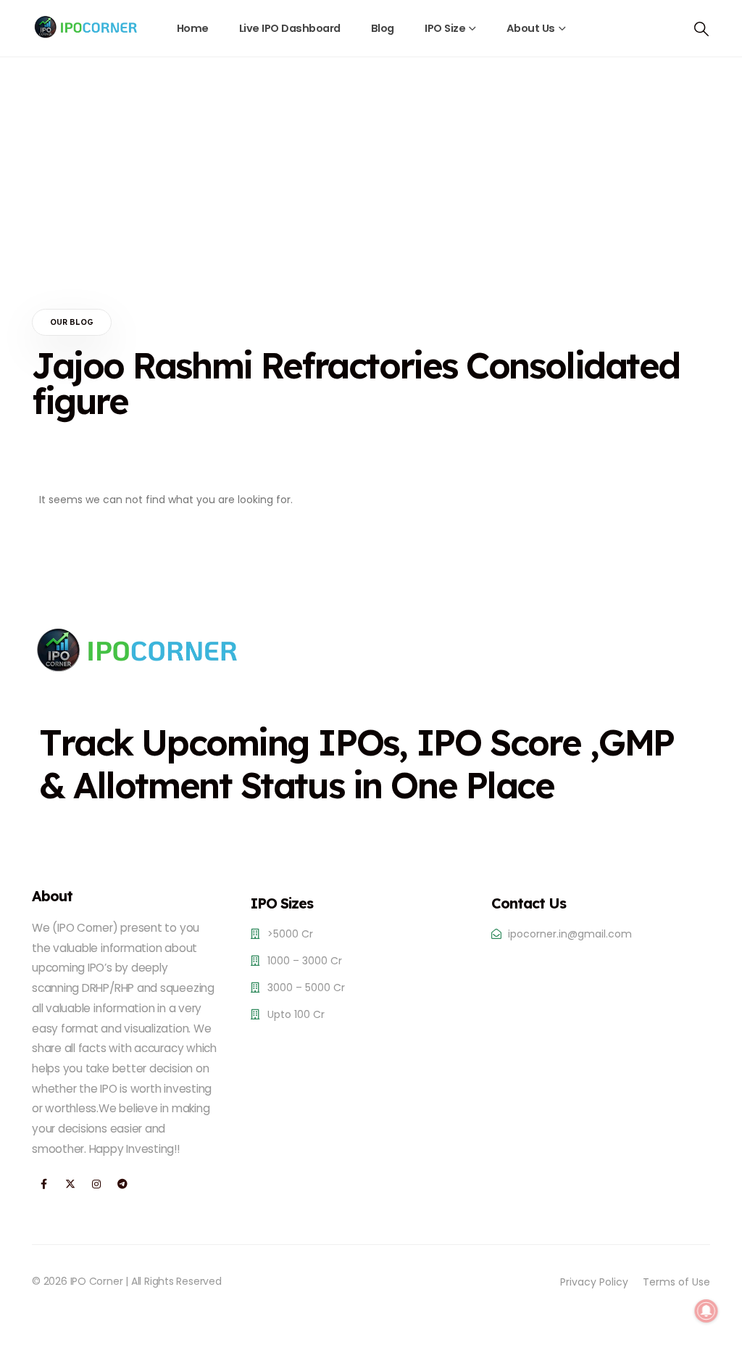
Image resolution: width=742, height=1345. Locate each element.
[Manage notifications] (706, 1311)
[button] (701, 29)
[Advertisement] (371, 166)
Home (193, 28)
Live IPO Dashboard (290, 28)
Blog (382, 28)
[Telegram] (122, 1184)
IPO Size (445, 28)
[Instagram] (96, 1184)
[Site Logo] (86, 27)
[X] (70, 1184)
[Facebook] (44, 1184)
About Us (531, 28)
